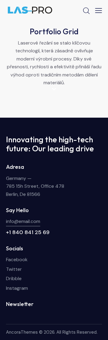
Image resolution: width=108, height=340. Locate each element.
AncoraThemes (22, 332)
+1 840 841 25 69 (28, 232)
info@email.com (23, 221)
